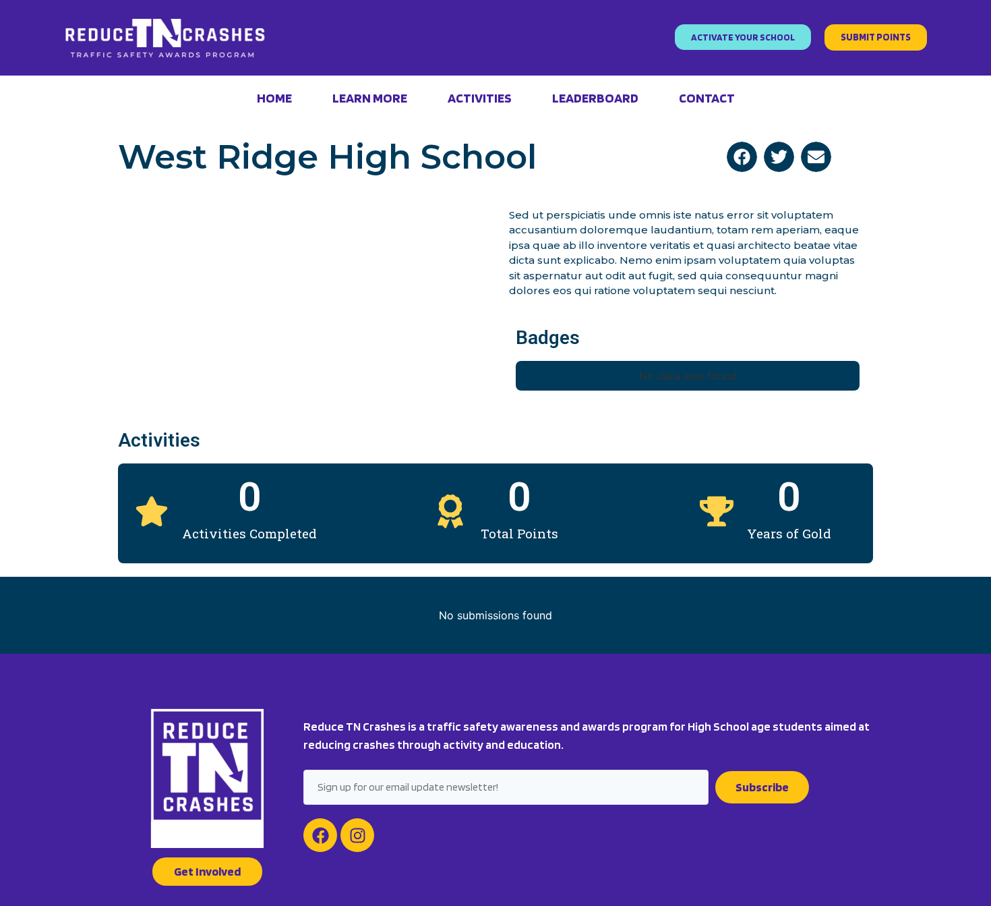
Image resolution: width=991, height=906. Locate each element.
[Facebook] (320, 835)
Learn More (369, 98)
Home (274, 98)
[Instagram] (357, 835)
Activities (480, 98)
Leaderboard (595, 98)
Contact (707, 98)
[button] (742, 157)
